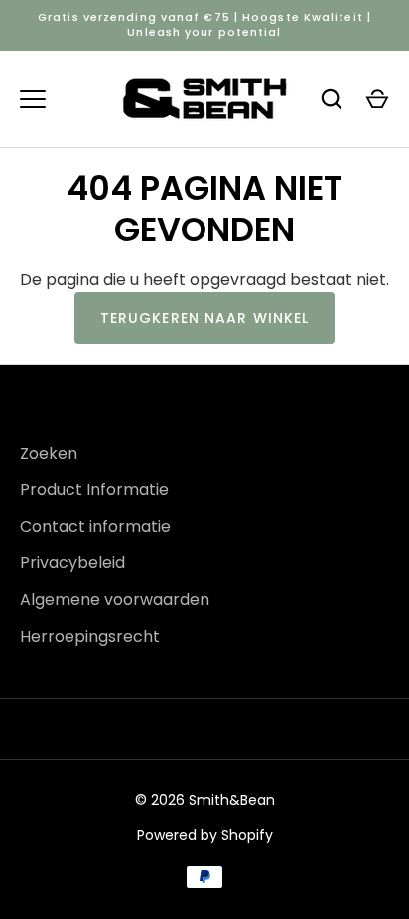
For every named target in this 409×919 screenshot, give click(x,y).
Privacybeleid (72, 562)
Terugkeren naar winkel (205, 318)
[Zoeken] (331, 99)
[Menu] (33, 99)
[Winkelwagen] (377, 99)
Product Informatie (94, 489)
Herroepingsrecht (90, 636)
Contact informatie (95, 526)
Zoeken (48, 453)
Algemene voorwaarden (114, 599)
